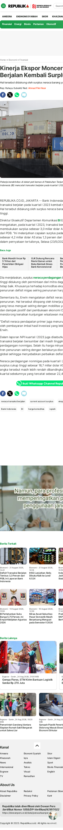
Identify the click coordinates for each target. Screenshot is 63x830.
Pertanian (38, 24)
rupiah (52, 409)
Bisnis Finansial (55, 767)
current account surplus (41, 401)
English (51, 771)
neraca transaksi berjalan (13, 401)
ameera (7, 16)
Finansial (7, 24)
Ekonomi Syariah (27, 16)
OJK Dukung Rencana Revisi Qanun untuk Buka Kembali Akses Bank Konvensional (42, 262)
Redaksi (28, 791)
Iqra (26, 758)
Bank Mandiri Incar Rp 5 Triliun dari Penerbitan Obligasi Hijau (14, 262)
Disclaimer (5, 795)
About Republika (8, 791)
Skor (49, 753)
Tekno (27, 767)
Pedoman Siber (55, 791)
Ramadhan (29, 776)
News (3, 762)
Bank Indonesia (8, 409)
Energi (17, 24)
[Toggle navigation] (3, 5)
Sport (50, 762)
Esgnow (4, 771)
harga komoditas (36, 409)
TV (1, 776)
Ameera (4, 753)
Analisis (28, 762)
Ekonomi (13, 60)
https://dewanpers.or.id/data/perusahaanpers (26, 812)
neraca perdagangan (47, 277)
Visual (27, 771)
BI (59, 220)
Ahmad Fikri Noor (37, 88)
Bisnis (27, 24)
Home (3, 60)
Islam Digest (53, 758)
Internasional (6, 767)
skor (45, 16)
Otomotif (51, 24)
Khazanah (5, 758)
